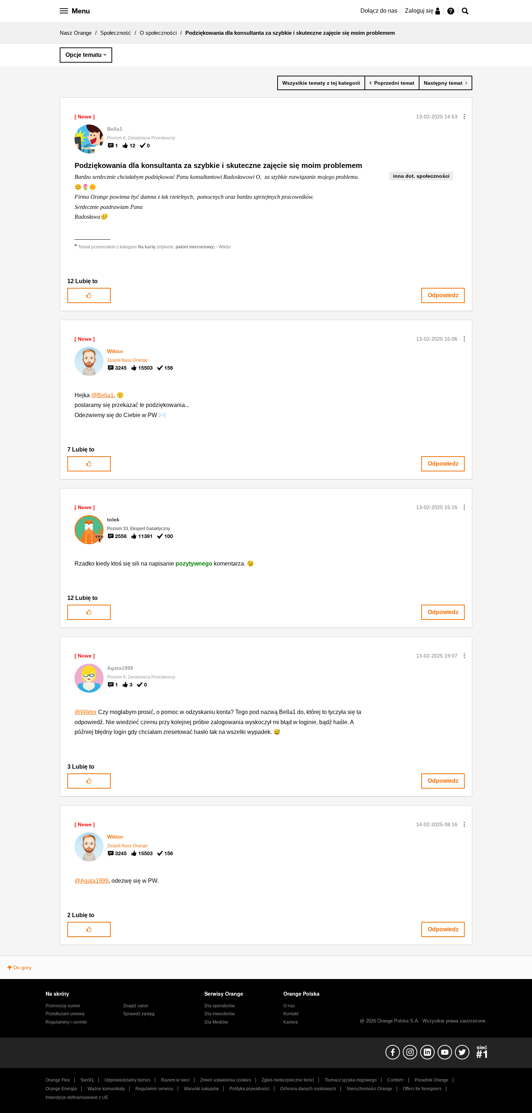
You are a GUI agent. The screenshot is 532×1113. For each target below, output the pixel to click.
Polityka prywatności (249, 1088)
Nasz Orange (76, 33)
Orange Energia (61, 1088)
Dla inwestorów (219, 1013)
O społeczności (158, 33)
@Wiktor (86, 712)
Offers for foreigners (422, 1088)
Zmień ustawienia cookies (225, 1080)
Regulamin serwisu (154, 1088)
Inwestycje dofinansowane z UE (77, 1097)
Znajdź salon (135, 1005)
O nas (289, 1005)
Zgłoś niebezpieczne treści (288, 1080)
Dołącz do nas (378, 11)
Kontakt (290, 1013)
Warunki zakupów (201, 1088)
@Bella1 (102, 395)
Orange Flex (58, 1080)
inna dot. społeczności (421, 176)
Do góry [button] (22, 967)
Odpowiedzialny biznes (128, 1080)
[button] (464, 116)
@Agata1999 (92, 881)
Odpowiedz (443, 295)
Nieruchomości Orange (369, 1088)
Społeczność (115, 33)
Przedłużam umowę (65, 1013)
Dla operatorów (219, 1005)
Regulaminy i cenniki (66, 1022)
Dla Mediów (216, 1022)
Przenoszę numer (63, 1005)
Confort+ (395, 1080)
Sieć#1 (87, 1080)
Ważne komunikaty (106, 1088)
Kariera (290, 1022)
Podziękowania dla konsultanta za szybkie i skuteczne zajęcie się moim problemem (218, 165)
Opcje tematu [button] (84, 55)
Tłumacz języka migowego (351, 1080)
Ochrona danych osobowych (308, 1088)
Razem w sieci (175, 1080)
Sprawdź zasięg (139, 1013)
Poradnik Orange (431, 1080)
